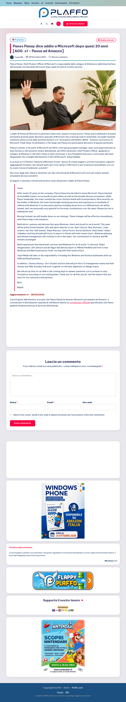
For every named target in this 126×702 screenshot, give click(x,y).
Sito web (87, 402)
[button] (75, 23)
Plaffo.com (77, 687)
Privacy (60, 692)
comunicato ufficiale (80, 302)
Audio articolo (107, 40)
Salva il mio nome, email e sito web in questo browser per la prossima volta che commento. (59, 414)
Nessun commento (60, 57)
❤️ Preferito (18, 40)
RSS (67, 692)
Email (51, 402)
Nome (14, 402)
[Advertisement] (63, 326)
